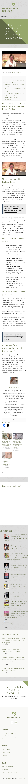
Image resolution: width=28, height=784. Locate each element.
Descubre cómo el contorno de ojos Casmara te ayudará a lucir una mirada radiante (6, 461)
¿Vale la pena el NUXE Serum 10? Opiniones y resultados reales (18, 586)
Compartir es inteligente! (11, 97)
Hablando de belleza (10, 9)
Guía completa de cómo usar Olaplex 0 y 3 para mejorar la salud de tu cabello (18, 624)
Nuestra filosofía (6, 752)
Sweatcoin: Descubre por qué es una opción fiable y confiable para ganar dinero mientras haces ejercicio (13, 641)
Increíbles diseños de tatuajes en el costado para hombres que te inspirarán (19, 594)
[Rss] (14, 420)
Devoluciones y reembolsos (9, 772)
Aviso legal (5, 769)
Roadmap (4, 755)
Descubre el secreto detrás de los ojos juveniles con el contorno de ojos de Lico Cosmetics (7, 442)
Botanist (9, 778)
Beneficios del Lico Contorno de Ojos (15, 88)
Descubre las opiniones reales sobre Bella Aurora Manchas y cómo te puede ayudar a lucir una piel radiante (13, 660)
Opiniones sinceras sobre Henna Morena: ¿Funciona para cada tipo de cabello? (19, 547)
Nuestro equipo (6, 749)
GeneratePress (21, 778)
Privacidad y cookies (7, 766)
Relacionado (8, 99)
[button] (26, 16)
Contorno (6, 473)
